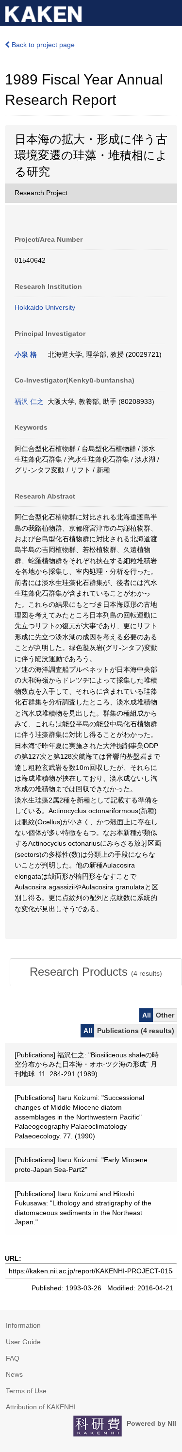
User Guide (23, 1342)
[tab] (96, 971)
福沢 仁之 (29, 401)
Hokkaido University (45, 307)
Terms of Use (26, 1391)
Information (23, 1325)
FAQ (12, 1358)
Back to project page (42, 45)
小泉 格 (26, 354)
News (14, 1374)
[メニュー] (170, 11)
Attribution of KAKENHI (41, 1407)
